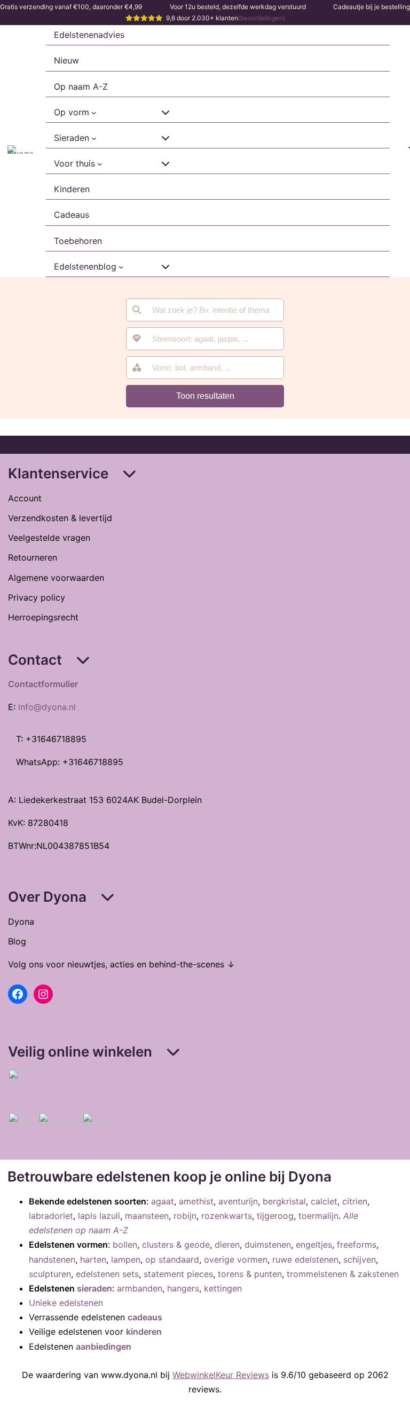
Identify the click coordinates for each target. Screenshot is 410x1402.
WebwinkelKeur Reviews (220, 1374)
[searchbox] (212, 338)
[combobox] (205, 338)
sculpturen (50, 1274)
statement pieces (178, 1274)
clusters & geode (176, 1244)
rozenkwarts (226, 1215)
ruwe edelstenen (305, 1259)
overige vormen (235, 1259)
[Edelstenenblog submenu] (121, 267)
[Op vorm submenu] (94, 112)
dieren (227, 1244)
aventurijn (238, 1201)
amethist (196, 1201)
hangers (183, 1288)
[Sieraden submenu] (94, 138)
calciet (324, 1201)
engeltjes (314, 1244)
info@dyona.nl (47, 707)
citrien (354, 1201)
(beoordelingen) (261, 18)
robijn (185, 1215)
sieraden (94, 1288)
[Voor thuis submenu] (99, 164)
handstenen (52, 1259)
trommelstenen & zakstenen (343, 1274)
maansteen (147, 1215)
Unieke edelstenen (66, 1302)
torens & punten (250, 1274)
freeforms (356, 1244)
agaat (162, 1201)
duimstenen (268, 1244)
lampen (125, 1259)
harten (93, 1259)
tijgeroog (275, 1215)
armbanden (139, 1288)
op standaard (172, 1259)
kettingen (223, 1288)
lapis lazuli (99, 1215)
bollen (125, 1244)
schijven (359, 1259)
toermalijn (318, 1215)
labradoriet (51, 1215)
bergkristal (284, 1201)
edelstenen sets (107, 1274)
